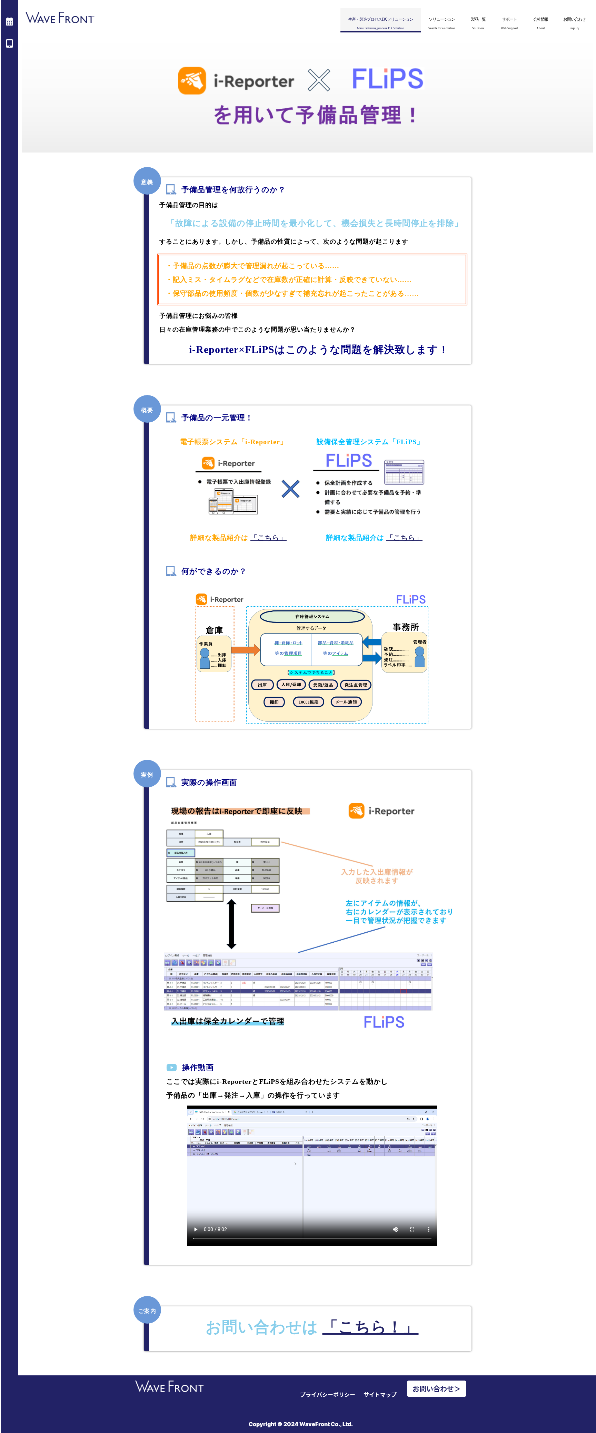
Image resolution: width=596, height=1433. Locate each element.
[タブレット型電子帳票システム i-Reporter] (9, 43)
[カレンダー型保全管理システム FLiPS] (9, 21)
